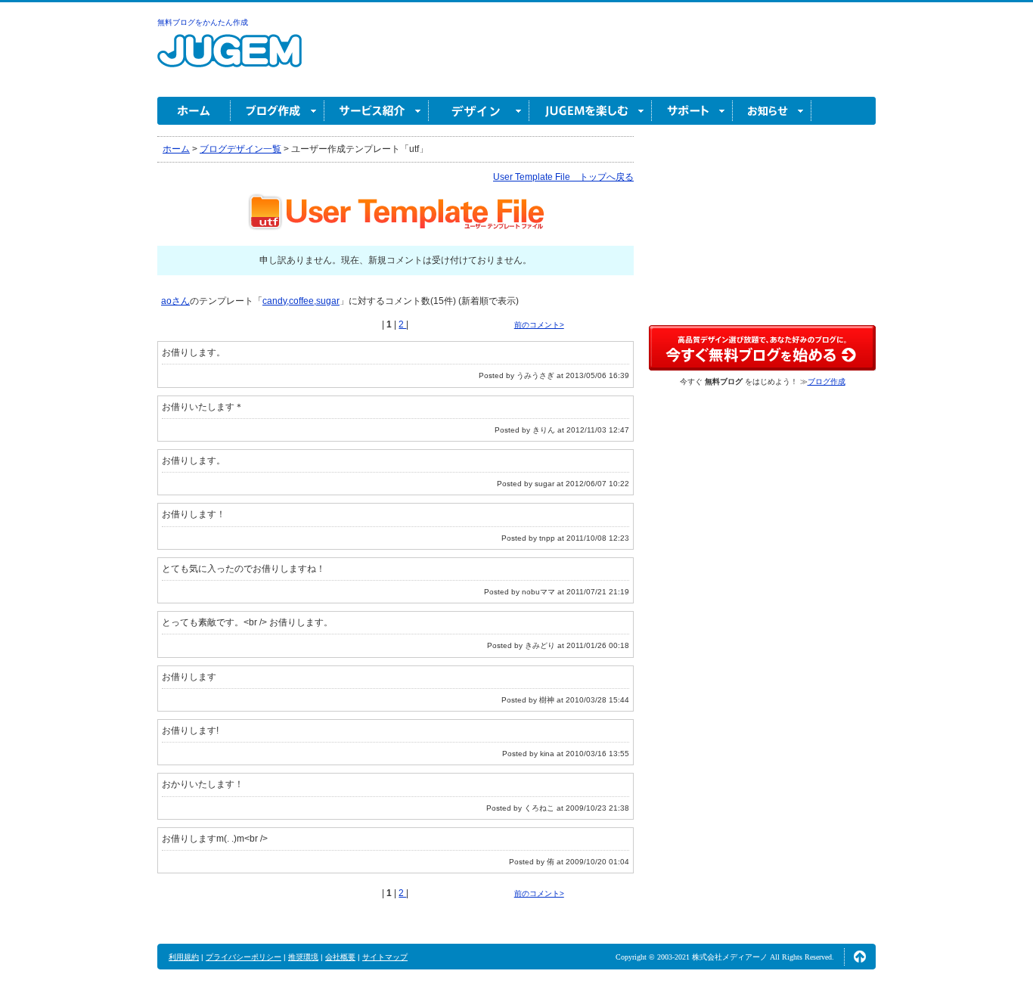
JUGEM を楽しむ (590, 111)
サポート (692, 111)
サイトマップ (385, 957)
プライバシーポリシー (243, 957)
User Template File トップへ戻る (563, 177)
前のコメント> (539, 325)
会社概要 (340, 957)
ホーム (194, 111)
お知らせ (772, 111)
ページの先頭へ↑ (860, 956)
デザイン (479, 111)
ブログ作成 (277, 111)
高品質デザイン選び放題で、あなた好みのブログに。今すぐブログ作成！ (762, 348)
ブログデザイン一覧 (240, 149)
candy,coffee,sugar (301, 301)
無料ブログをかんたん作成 (202, 22)
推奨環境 (303, 957)
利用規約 (184, 957)
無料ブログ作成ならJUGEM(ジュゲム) (229, 59)
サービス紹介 (376, 111)
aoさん (175, 301)
